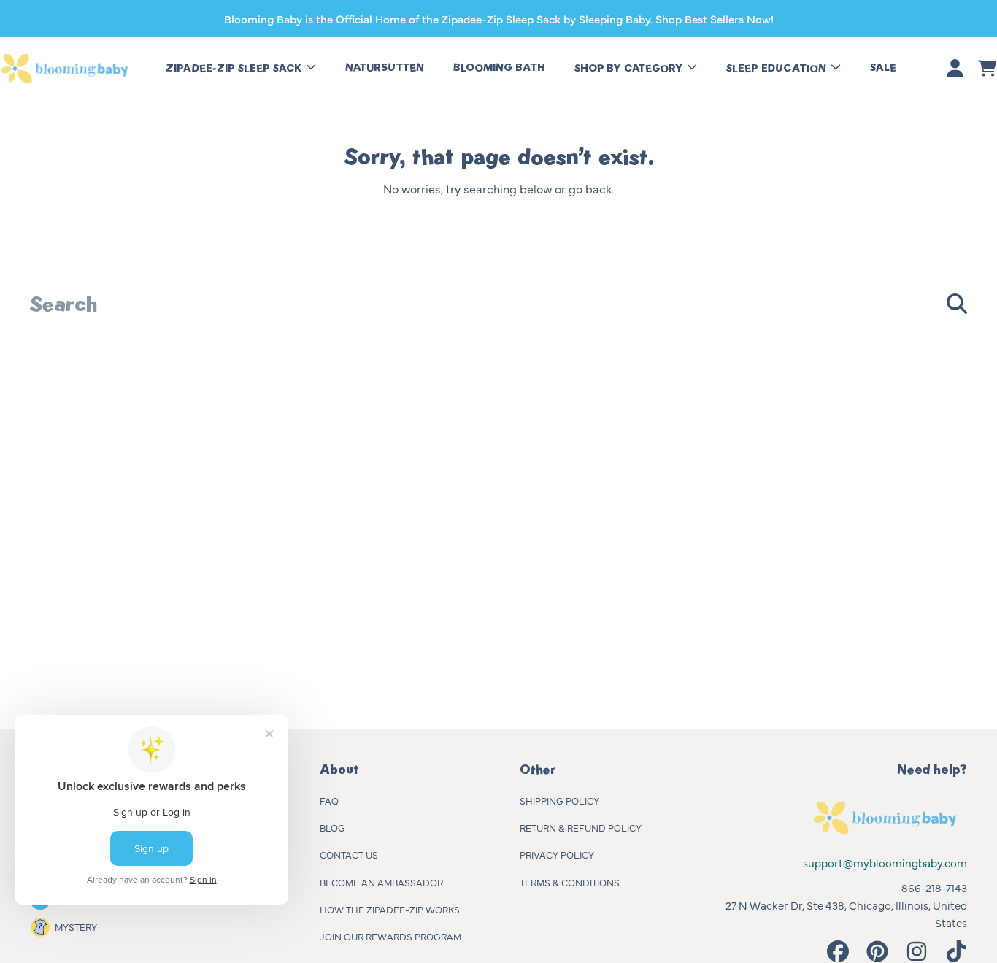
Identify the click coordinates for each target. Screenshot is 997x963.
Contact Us (349, 854)
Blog (332, 827)
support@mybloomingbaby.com (885, 862)
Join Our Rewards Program (390, 936)
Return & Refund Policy (581, 827)
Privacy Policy (557, 854)
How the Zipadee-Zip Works (390, 909)
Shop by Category (629, 68)
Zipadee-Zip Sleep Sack (235, 68)
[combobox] (498, 303)
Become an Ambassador (381, 882)
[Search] (956, 304)
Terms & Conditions (570, 882)
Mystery (76, 926)
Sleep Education (777, 68)
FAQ (329, 800)
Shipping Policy (559, 800)
